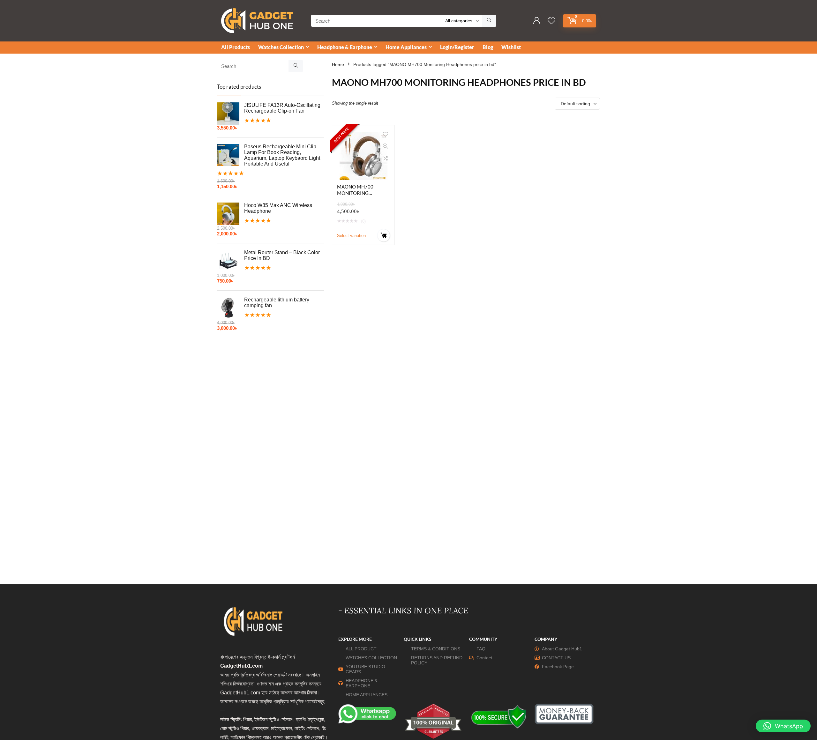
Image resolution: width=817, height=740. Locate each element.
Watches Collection (281, 47)
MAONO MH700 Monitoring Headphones (355, 193)
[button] (783, 726)
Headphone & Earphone (344, 47)
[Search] (489, 21)
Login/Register (457, 47)
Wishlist (511, 47)
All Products (235, 47)
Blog (488, 47)
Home (338, 64)
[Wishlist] (551, 21)
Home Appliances (406, 47)
